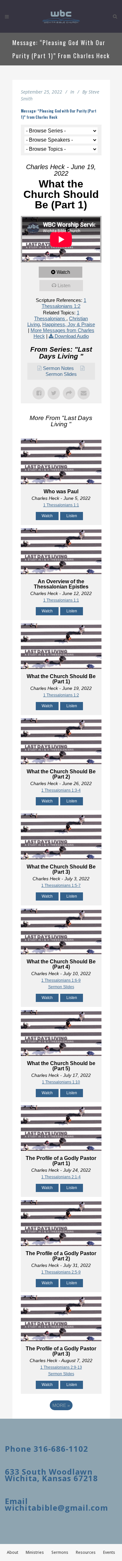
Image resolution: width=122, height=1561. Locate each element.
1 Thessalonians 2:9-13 (61, 1367)
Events (109, 1552)
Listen (64, 285)
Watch (63, 272)
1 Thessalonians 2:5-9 (61, 1272)
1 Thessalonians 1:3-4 (61, 790)
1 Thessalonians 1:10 (61, 1082)
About (12, 1552)
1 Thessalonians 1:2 (64, 303)
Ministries (35, 1552)
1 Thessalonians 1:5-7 (61, 885)
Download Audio (72, 336)
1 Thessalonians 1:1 (61, 505)
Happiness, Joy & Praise (68, 324)
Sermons (59, 1552)
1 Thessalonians (56, 315)
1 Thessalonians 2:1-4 (61, 1177)
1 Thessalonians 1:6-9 (61, 980)
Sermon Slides (61, 374)
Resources (86, 1552)
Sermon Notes (58, 368)
